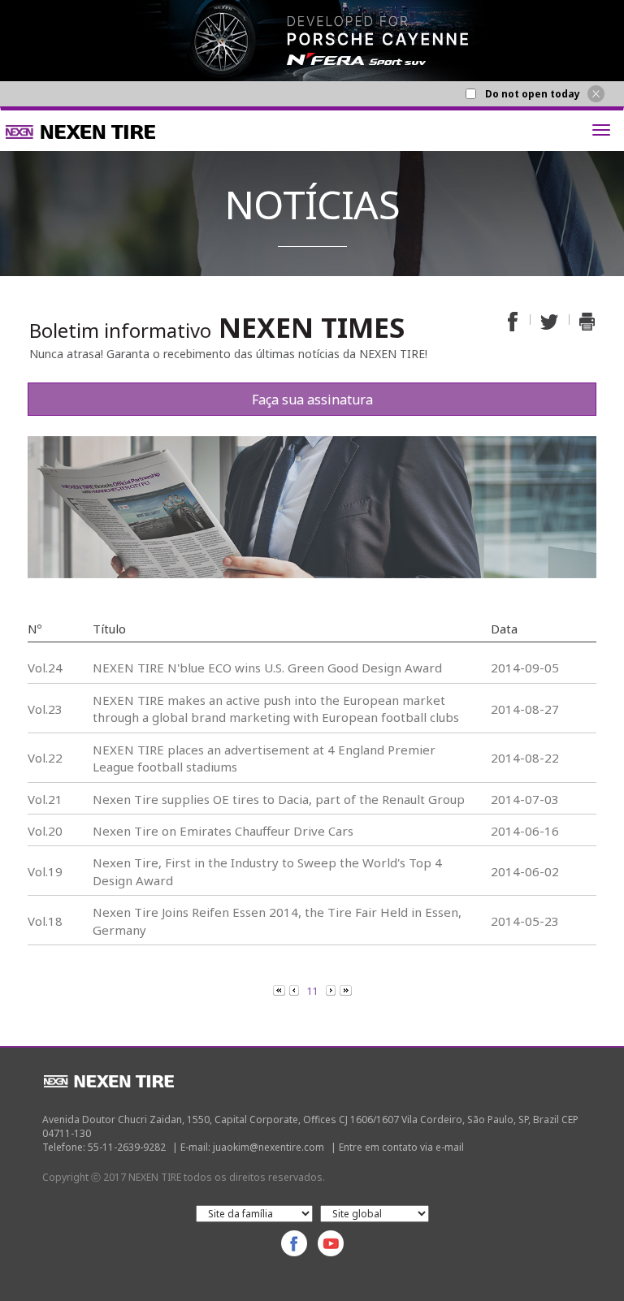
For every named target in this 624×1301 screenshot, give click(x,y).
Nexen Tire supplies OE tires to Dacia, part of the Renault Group (279, 799)
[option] (312, 40)
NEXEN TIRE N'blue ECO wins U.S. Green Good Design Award (267, 667)
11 (312, 990)
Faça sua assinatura (312, 399)
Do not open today (532, 94)
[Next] (332, 990)
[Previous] (280, 990)
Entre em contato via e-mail (401, 1147)
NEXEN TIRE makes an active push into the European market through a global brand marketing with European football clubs (276, 708)
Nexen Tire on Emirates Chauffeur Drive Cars (223, 831)
